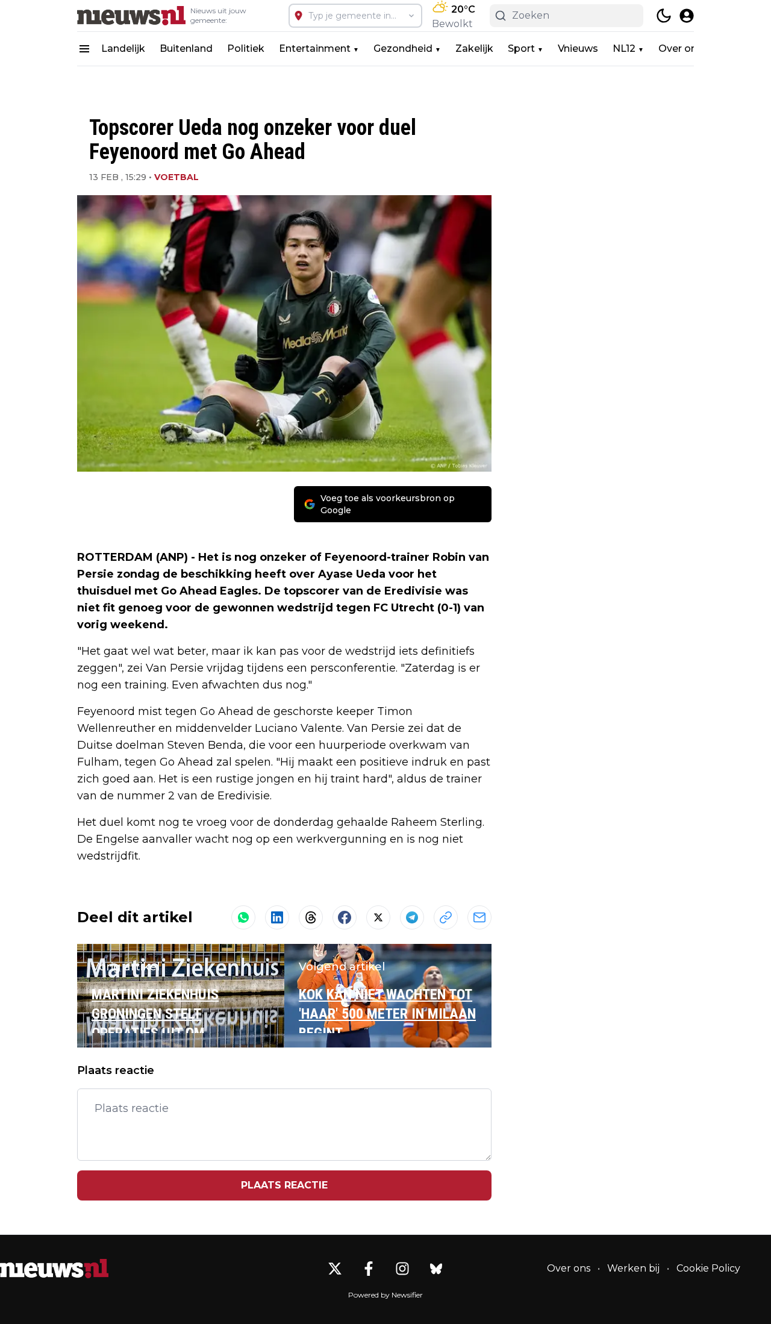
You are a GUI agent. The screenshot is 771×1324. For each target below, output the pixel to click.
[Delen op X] (378, 917)
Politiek (245, 48)
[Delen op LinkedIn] (277, 917)
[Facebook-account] (368, 1268)
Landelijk (123, 48)
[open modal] (686, 15)
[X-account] (335, 1268)
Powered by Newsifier (385, 1294)
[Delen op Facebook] (344, 917)
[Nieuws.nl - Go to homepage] (54, 1268)
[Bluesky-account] (436, 1268)
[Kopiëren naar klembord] (446, 917)
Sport (521, 48)
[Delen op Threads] (311, 917)
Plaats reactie (284, 1185)
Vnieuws (578, 48)
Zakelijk (474, 48)
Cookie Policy (708, 1268)
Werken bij (633, 1268)
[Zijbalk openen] (84, 49)
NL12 (624, 48)
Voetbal (176, 177)
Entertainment (315, 48)
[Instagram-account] (402, 1268)
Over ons (680, 48)
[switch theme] (663, 15)
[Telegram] (412, 917)
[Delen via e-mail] (479, 917)
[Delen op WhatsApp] (243, 917)
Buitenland (186, 48)
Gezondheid (402, 48)
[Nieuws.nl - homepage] (131, 15)
